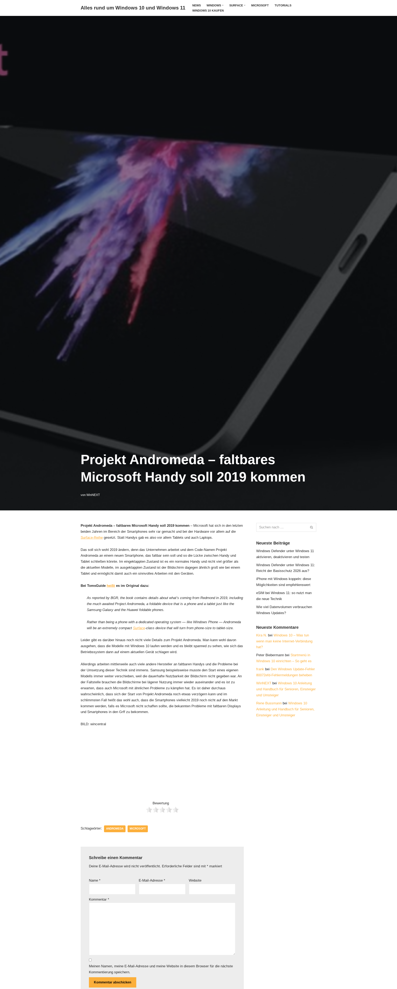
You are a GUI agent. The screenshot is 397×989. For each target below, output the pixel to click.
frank (260, 669)
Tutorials (283, 5)
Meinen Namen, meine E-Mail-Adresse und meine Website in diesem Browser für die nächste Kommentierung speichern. (161, 969)
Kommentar (99, 899)
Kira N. (261, 635)
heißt (111, 586)
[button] (223, 5)
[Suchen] (311, 527)
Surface (139, 628)
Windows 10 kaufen (208, 10)
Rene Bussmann (269, 703)
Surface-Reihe (92, 538)
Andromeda (114, 828)
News (196, 5)
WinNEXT (93, 495)
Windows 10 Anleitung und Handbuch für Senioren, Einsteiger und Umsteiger (286, 689)
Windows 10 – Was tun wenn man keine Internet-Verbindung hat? (284, 641)
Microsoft (260, 5)
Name (94, 880)
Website (195, 880)
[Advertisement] (162, 762)
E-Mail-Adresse (152, 880)
